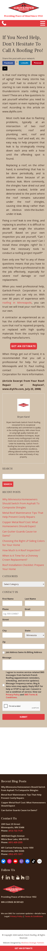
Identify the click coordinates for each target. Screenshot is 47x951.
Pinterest (37, 63)
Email (27, 609)
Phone (5, 609)
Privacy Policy (13, 694)
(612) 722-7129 (15, 830)
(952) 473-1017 (15, 854)
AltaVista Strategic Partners (32, 942)
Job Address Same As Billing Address (24, 652)
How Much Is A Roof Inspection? (21, 550)
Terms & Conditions (34, 916)
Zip (4, 641)
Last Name (30, 598)
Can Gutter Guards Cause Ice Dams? (19, 810)
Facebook (8, 63)
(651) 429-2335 (15, 842)
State (27, 630)
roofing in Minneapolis (17, 302)
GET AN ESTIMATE (23, 948)
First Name (8, 598)
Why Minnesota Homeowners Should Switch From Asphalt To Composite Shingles (20, 503)
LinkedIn (24, 63)
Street (5, 619)
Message (6, 657)
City (4, 630)
